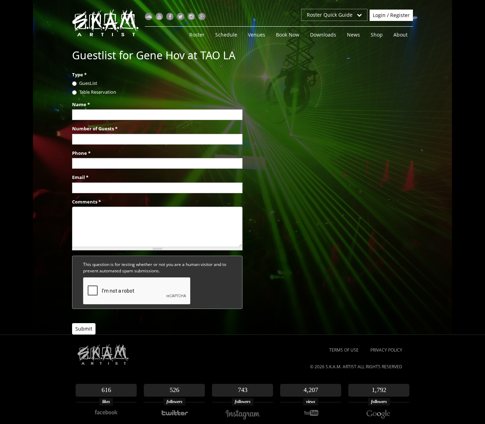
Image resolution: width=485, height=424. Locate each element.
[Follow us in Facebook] (170, 16)
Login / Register (391, 15)
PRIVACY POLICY (386, 350)
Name (81, 104)
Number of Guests (95, 128)
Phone (81, 153)
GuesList (88, 83)
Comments (86, 202)
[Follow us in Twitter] (180, 16)
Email (80, 177)
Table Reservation (97, 92)
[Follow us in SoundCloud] (148, 16)
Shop (377, 34)
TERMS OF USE (344, 350)
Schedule (226, 34)
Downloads (323, 34)
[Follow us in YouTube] (159, 16)
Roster (197, 34)
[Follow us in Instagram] (191, 16)
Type (79, 74)
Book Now (287, 34)
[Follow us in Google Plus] (202, 16)
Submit (83, 328)
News (353, 34)
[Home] (108, 22)
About (400, 34)
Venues (256, 34)
